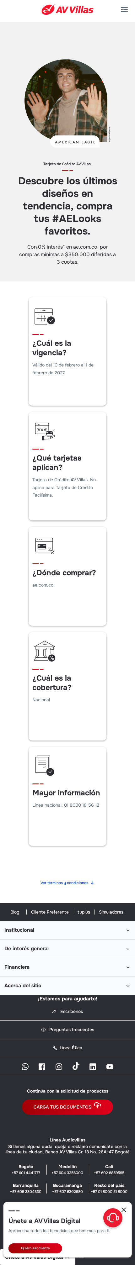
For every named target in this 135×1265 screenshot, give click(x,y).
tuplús (84, 912)
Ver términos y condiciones (64, 882)
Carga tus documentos (62, 1107)
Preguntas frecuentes (71, 1029)
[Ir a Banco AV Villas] (67, 9)
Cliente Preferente (50, 912)
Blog (14, 912)
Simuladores (111, 912)
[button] (125, 9)
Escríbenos (71, 1011)
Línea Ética (71, 1048)
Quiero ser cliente (35, 1248)
